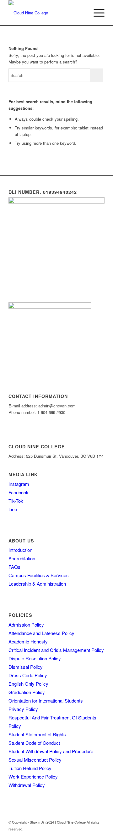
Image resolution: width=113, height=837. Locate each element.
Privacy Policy (23, 709)
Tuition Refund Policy (29, 768)
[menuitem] (81, 12)
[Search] (81, 12)
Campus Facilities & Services (38, 575)
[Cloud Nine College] (46, 12)
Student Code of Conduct (34, 742)
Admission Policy (26, 624)
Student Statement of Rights (37, 734)
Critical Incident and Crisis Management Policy (56, 650)
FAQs (14, 566)
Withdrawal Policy (26, 785)
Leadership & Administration (37, 583)
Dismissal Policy (25, 666)
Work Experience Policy (33, 776)
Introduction (20, 550)
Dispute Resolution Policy (34, 658)
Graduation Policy (26, 692)
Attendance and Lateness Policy (41, 633)
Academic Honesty (28, 641)
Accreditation (21, 558)
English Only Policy (28, 683)
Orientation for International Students (45, 700)
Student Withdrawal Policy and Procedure (50, 751)
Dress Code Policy (27, 675)
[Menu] (96, 12)
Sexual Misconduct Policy (35, 759)
